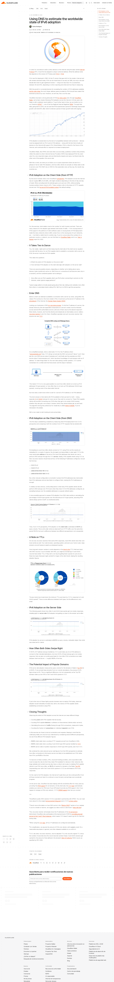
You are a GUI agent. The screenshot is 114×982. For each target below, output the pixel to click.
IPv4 (57, 74)
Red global (27, 981)
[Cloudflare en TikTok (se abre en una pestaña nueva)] (64, 863)
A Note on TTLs (102, 23)
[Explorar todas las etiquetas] (84, 8)
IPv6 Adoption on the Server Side (104, 26)
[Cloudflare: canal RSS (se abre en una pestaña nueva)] (41, 863)
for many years (61, 98)
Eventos (69, 958)
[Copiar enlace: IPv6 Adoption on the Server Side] (28, 607)
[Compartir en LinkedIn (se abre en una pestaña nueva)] (10, 839)
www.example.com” (35, 354)
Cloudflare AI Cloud (95, 946)
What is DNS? (66, 805)
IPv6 (42, 8)
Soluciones (53, 2)
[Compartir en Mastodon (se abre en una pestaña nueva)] (4, 842)
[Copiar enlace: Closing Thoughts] (28, 712)
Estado (69, 953)
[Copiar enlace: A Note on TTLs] (28, 537)
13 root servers (73, 812)
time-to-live (66, 549)
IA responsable (49, 976)
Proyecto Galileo (50, 944)
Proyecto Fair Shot (51, 951)
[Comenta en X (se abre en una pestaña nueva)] (7, 839)
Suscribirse (67, 878)
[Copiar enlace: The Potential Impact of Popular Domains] (28, 664)
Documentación (71, 969)
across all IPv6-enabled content (49, 187)
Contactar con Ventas (107, 2)
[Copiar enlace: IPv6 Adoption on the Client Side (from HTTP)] (28, 175)
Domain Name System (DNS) (56, 301)
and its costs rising (34, 91)
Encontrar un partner (30, 951)
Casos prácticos (72, 951)
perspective (60, 178)
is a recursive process (54, 305)
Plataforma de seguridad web (97, 960)
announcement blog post (53, 801)
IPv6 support (41, 786)
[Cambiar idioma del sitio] (86, 2)
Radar (46, 8)
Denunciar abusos (50, 981)
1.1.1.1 (40, 316)
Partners (26, 949)
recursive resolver (34, 314)
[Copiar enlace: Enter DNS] (28, 293)
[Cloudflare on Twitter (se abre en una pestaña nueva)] (44, 863)
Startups (26, 954)
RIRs (71, 104)
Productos (44, 2)
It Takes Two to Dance (104, 14)
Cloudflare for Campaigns (53, 949)
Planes (26, 944)
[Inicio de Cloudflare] (9, 3)
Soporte (69, 956)
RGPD (47, 973)
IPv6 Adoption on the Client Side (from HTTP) (104, 11)
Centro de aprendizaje (73, 971)
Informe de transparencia (52, 978)
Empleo (26, 971)
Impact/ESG (49, 954)
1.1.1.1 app (71, 786)
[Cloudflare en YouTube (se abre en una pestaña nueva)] (50, 863)
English (58, 32)
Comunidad (70, 973)
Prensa (26, 976)
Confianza (48, 971)
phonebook (32, 301)
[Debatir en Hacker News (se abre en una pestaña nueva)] (4, 839)
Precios (69, 2)
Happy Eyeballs (69, 405)
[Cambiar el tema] (89, 3)
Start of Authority (66, 838)
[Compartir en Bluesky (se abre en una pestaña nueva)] (13, 839)
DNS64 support (62, 790)
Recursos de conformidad (53, 969)
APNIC (40, 104)
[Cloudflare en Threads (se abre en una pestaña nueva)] (61, 863)
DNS (37, 8)
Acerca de (27, 969)
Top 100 (79, 668)
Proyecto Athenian (51, 946)
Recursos (61, 2)
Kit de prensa (27, 978)
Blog (68, 961)
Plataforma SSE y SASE (96, 944)
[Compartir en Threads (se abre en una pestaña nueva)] (7, 842)
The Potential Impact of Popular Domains (104, 34)
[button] (57, 124)
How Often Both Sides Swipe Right (104, 30)
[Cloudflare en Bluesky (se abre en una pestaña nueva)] (58, 863)
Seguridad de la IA (94, 949)
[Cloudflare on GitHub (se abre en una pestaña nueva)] (56, 863)
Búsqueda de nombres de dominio (34, 959)
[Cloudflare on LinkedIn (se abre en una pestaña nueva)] (47, 863)
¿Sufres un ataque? (29, 956)
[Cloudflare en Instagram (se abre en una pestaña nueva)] (53, 863)
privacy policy (73, 801)
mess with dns (77, 807)
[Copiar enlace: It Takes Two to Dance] (28, 245)
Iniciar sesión (97, 2)
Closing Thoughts (103, 36)
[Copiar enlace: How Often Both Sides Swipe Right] (28, 648)
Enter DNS (101, 17)
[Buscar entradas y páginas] (91, 3)
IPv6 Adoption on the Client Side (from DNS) (104, 20)
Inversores (27, 973)
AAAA (40, 399)
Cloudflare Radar (66, 237)
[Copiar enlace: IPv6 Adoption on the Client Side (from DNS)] (28, 418)
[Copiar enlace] (10, 842)
